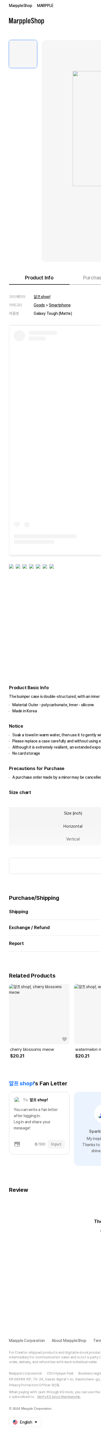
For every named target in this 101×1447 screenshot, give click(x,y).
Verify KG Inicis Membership (59, 1397)
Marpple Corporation (27, 1340)
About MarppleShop (69, 1340)
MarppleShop (20, 5)
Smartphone (59, 305)
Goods (39, 305)
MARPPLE (45, 5)
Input (56, 1144)
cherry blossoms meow (32, 1049)
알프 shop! (42, 296)
